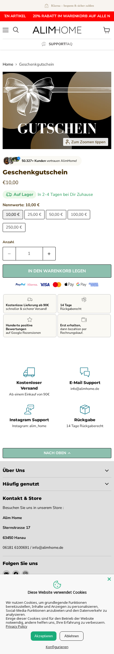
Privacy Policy (16, 626)
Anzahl (8, 242)
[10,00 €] (13, 220)
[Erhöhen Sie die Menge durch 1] (49, 253)
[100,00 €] (80, 220)
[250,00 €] (15, 233)
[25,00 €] (35, 220)
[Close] (109, 579)
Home (8, 64)
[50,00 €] (57, 220)
